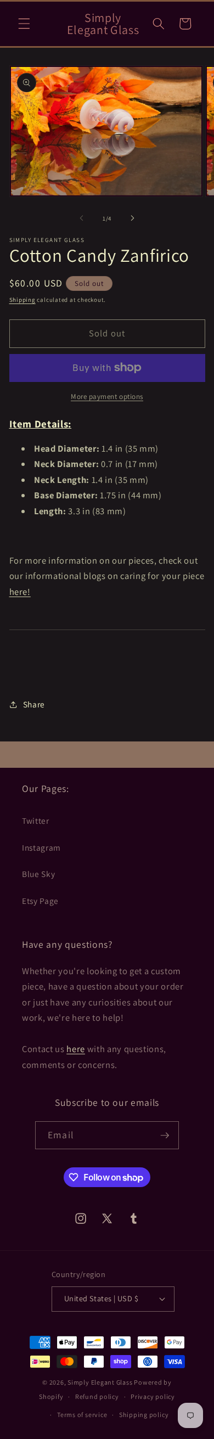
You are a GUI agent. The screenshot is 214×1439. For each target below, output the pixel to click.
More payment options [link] (107, 396)
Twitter (35, 820)
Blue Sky (38, 873)
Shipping (22, 299)
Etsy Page (40, 900)
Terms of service (82, 1414)
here (75, 1049)
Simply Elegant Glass (99, 1382)
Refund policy (97, 1396)
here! (20, 592)
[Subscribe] (164, 1135)
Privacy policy (153, 1396)
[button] (24, 23)
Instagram (41, 847)
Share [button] (34, 704)
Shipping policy (144, 1414)
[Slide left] (82, 218)
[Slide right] (132, 218)
